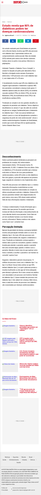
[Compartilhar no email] (36, 41)
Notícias (9, 22)
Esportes (15, 457)
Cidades (24, 460)
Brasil (30, 457)
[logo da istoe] (20, 2)
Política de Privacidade (5, 489)
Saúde (19, 462)
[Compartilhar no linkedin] (13, 41)
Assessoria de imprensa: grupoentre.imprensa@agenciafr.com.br (24, 489)
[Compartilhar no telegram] (28, 41)
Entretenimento (14, 460)
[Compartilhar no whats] (20, 41)
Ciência (32, 460)
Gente (4, 460)
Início (3, 22)
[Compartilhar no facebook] (5, 41)
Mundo (24, 457)
